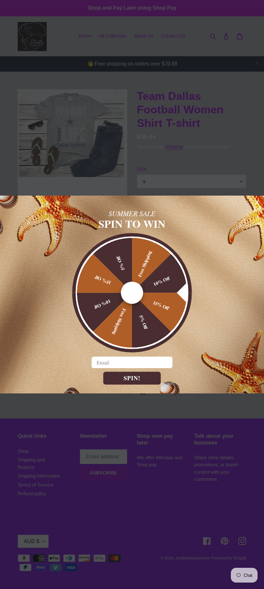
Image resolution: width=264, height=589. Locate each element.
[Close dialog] (257, 202)
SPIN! (132, 378)
